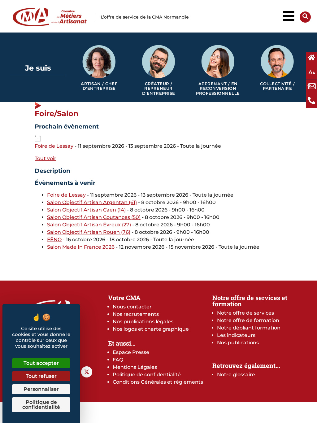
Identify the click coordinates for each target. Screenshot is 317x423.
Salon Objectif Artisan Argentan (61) (92, 202)
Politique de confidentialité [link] (41, 404)
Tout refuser (41, 376)
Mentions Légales (135, 367)
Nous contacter (132, 307)
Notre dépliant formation (248, 328)
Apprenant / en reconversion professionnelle (218, 88)
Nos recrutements (136, 314)
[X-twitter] (86, 371)
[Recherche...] (305, 17)
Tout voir (45, 158)
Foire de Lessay (54, 146)
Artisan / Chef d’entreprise (99, 86)
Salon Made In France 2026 (81, 247)
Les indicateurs (236, 335)
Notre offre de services (245, 313)
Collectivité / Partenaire (277, 86)
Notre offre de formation (248, 320)
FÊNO (54, 239)
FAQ (118, 360)
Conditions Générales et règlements (158, 382)
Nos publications (238, 343)
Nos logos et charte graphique (151, 329)
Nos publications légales (143, 322)
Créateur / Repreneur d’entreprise (158, 88)
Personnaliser (41, 389)
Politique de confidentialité (147, 374)
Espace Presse (131, 352)
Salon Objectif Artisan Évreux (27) (89, 225)
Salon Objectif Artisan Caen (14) (86, 210)
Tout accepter (41, 363)
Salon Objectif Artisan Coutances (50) (94, 217)
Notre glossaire (236, 374)
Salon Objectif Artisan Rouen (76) (88, 232)
